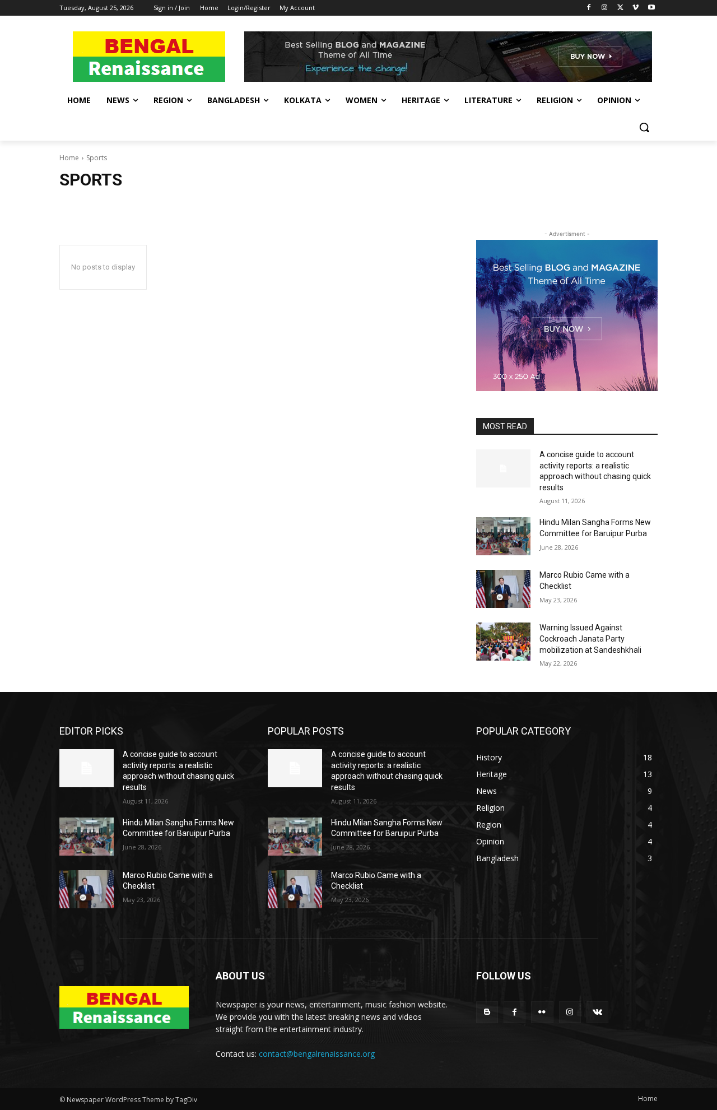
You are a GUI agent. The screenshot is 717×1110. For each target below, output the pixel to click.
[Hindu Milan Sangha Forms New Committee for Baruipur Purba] (503, 536)
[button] (644, 127)
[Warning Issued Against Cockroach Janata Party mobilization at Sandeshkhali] (503, 642)
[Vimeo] (635, 8)
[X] (620, 8)
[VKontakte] (597, 1012)
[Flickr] (542, 1012)
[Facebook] (589, 8)
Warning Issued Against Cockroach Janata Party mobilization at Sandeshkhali (590, 638)
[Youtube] (651, 8)
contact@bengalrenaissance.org (317, 1053)
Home (69, 157)
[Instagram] (604, 8)
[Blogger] (487, 1012)
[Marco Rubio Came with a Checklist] (503, 589)
